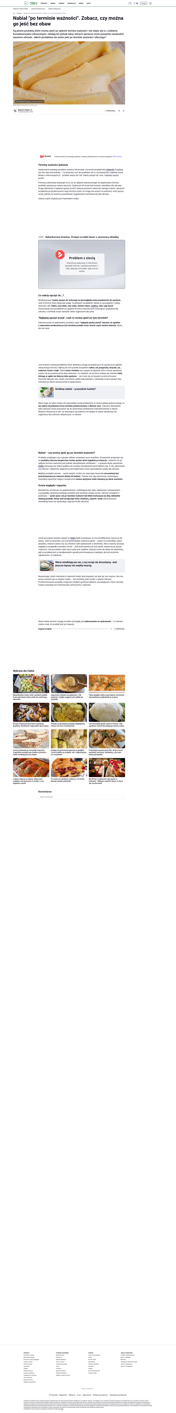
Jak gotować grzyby (61, 1364)
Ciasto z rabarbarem (126, 1364)
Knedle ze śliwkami (61, 1373)
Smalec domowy (28, 1371)
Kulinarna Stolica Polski (20, 9)
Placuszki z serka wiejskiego (31, 1359)
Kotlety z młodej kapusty (127, 1355)
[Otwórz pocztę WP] (130, 3)
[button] (135, 3)
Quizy (89, 3)
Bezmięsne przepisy (29, 1357)
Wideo (81, 3)
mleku (73, 538)
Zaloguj (143, 3)
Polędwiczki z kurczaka (30, 1375)
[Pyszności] (35, 3)
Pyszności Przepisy (29, 1355)
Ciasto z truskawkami (127, 1366)
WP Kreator (117, 156)
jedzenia (110, 169)
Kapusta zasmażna (29, 1373)
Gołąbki (26, 1368)
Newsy (53, 3)
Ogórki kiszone (60, 1355)
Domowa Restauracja (38, 9)
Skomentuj (111, 111)
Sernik (90, 1357)
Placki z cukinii (60, 1362)
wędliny (94, 306)
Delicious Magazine (54, 9)
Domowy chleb (92, 1373)
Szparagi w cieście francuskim (129, 1362)
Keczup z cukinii (28, 1362)
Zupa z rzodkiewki (126, 1357)
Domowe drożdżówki (94, 1371)
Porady (61, 3)
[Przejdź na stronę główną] (26, 5)
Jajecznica (27, 1366)
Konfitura (58, 1368)
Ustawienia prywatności (118, 1395)
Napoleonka (91, 1362)
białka (41, 466)
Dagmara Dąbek (24, 110)
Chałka (90, 1368)
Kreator (48, 156)
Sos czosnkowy (28, 1377)
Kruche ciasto (92, 1359)
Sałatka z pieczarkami (30, 1382)
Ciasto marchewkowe (94, 1355)
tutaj (62, 1409)
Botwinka (123, 1359)
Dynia (57, 1366)
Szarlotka (91, 1366)
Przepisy (44, 3)
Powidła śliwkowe (61, 1359)
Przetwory (59, 1357)
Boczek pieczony (28, 1379)
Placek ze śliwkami (93, 1364)
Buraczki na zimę (60, 1371)
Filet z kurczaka (28, 1364)
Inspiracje (72, 3)
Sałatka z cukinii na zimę (63, 1375)
